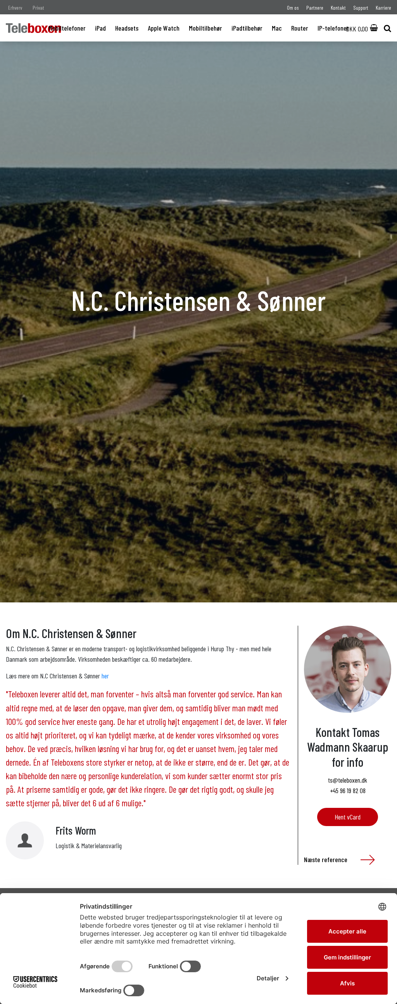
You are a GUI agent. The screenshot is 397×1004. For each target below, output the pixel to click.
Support (360, 7)
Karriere (383, 7)
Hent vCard (348, 817)
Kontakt (338, 7)
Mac (277, 28)
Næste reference (326, 859)
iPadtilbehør (246, 28)
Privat (38, 7)
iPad (100, 28)
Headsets (126, 28)
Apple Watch (164, 28)
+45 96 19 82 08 (348, 790)
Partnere (314, 7)
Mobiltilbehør (205, 28)
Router (299, 28)
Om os (293, 7)
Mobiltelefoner (67, 28)
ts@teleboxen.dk (347, 780)
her (105, 675)
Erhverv (15, 7)
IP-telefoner (333, 28)
